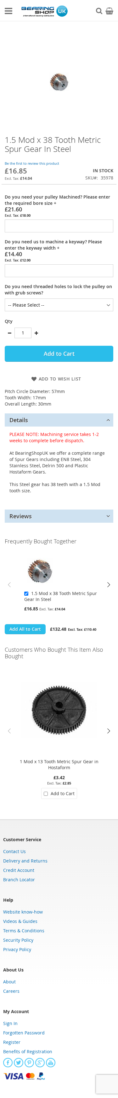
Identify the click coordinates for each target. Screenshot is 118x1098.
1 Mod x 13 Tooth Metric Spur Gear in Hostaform (59, 764)
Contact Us (14, 851)
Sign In (10, 1023)
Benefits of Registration (27, 1051)
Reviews (20, 516)
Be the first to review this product (32, 163)
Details (18, 420)
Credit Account (18, 870)
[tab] (59, 420)
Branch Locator (19, 880)
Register (11, 1042)
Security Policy (18, 940)
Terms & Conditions (23, 931)
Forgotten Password (24, 1033)
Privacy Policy (17, 949)
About (9, 982)
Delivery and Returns (25, 861)
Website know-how (23, 912)
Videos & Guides (20, 921)
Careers (11, 991)
